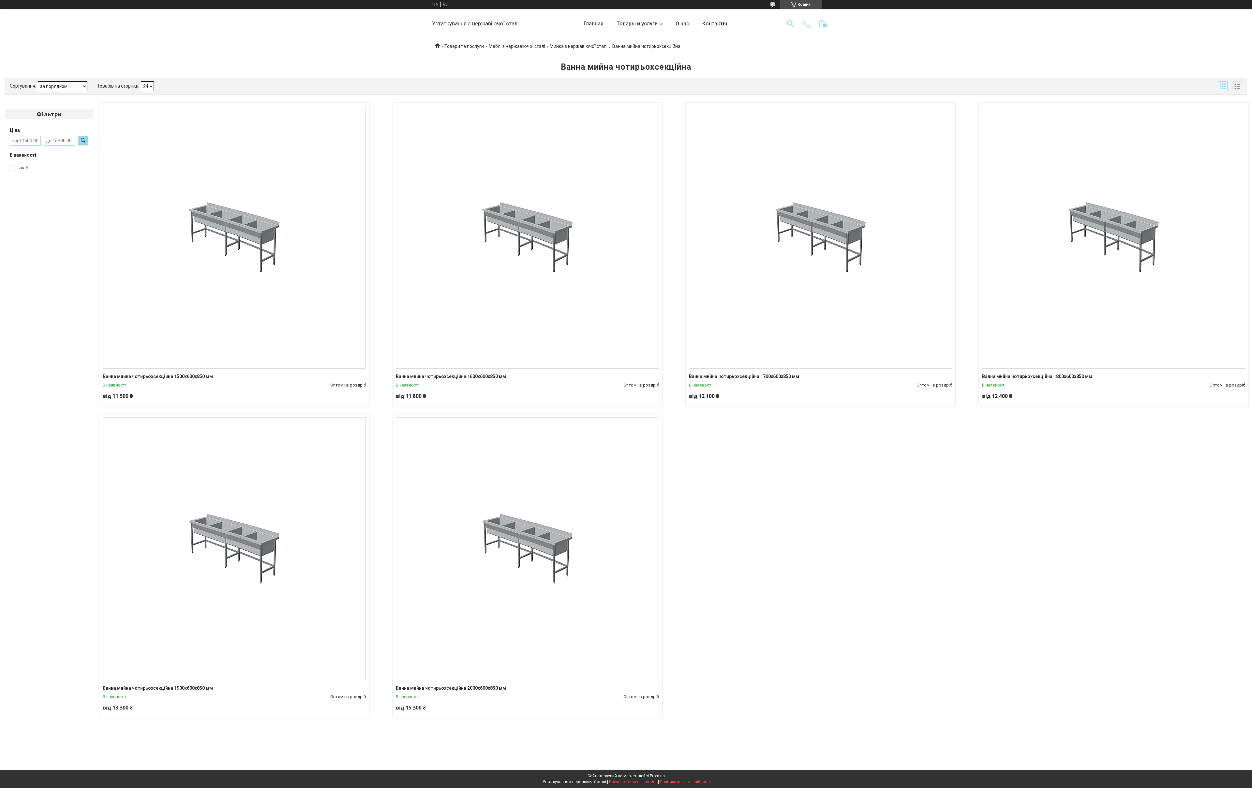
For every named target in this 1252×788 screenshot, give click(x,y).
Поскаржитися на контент (633, 782)
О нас (682, 24)
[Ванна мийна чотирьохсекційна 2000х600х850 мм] (527, 548)
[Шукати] (790, 23)
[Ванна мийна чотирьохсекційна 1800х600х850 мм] (1113, 237)
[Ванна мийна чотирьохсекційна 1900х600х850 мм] (234, 548)
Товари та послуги (464, 46)
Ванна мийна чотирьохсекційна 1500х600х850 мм (158, 376)
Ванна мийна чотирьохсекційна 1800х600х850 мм (1037, 376)
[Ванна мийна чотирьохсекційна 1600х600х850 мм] (527, 237)
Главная (594, 24)
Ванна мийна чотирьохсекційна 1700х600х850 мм (744, 376)
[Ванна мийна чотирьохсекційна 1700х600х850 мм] (820, 237)
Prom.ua (657, 776)
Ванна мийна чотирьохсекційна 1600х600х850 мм (451, 376)
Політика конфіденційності (685, 782)
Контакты (714, 24)
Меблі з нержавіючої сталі (517, 46)
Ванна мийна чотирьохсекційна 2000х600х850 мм (451, 688)
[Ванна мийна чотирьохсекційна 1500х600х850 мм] (234, 237)
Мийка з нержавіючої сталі (578, 46)
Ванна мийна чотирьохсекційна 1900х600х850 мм (158, 688)
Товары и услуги (637, 24)
